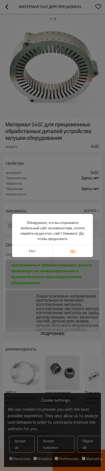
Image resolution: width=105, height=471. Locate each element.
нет (32, 251)
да (72, 251)
